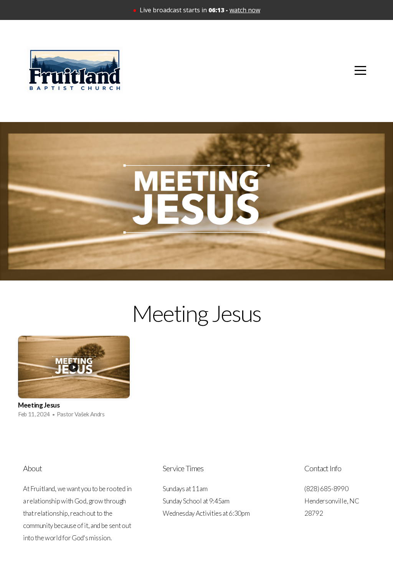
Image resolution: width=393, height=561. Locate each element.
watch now (245, 10)
